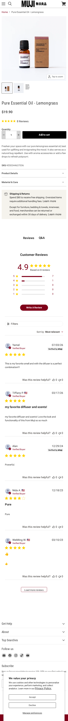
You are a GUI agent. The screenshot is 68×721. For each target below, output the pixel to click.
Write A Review (34, 307)
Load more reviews (34, 590)
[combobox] (50, 332)
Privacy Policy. (43, 688)
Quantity (6, 129)
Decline (32, 705)
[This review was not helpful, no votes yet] (59, 379)
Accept (32, 697)
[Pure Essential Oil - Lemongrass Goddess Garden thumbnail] (7, 88)
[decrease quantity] (4, 135)
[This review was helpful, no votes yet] (53, 379)
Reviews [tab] (28, 238)
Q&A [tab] (42, 238)
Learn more (49, 201)
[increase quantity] (18, 135)
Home (5, 12)
